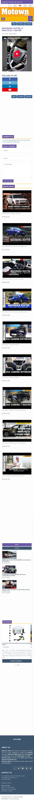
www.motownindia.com (9, 759)
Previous (21, 24)
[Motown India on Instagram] (25, 5)
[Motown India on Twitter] (15, 5)
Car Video (5, 33)
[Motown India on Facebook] (10, 5)
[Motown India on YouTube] (20, 5)
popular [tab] (17, 548)
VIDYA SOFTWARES (14, 799)
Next (14, 24)
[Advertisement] (17, 118)
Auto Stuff (7, 622)
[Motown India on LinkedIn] (30, 5)
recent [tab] (17, 544)
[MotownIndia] (17, 12)
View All (28, 24)
